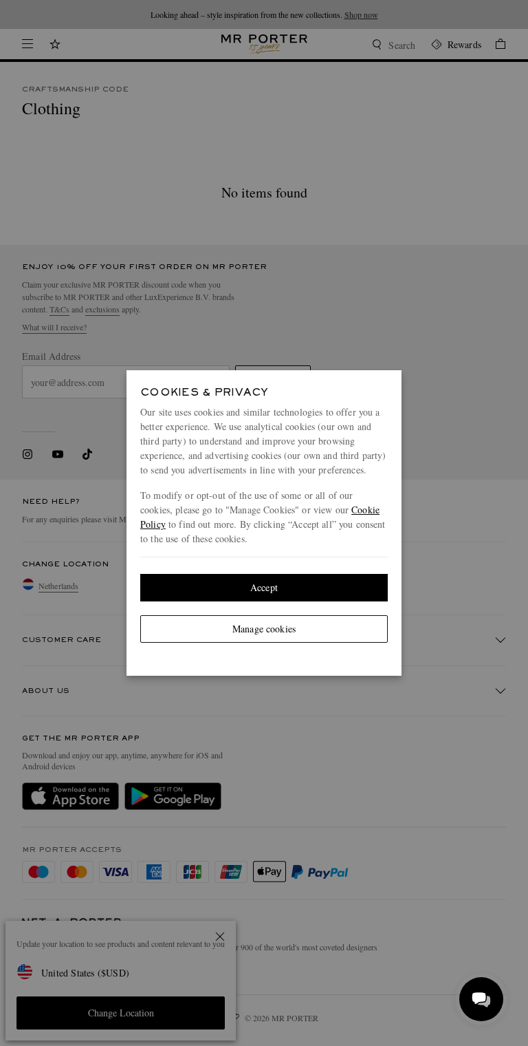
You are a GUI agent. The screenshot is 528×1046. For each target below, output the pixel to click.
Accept (264, 587)
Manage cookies (264, 628)
